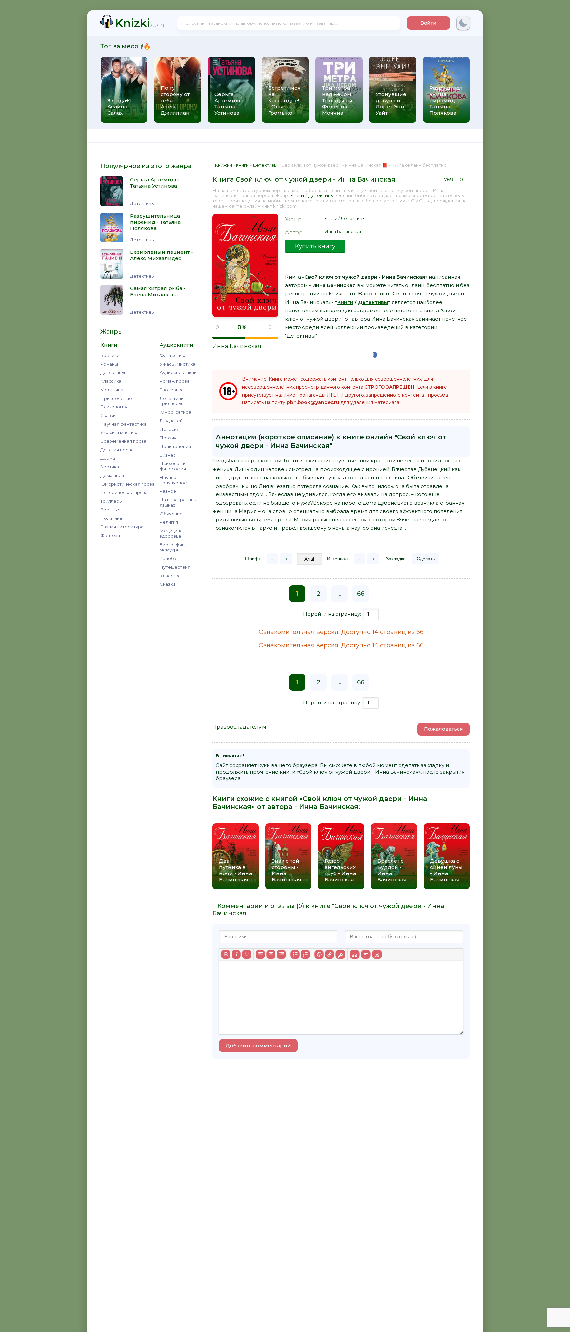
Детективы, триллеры (172, 401)
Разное (168, 491)
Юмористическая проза (127, 484)
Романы (109, 364)
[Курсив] (236, 954)
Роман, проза (175, 381)
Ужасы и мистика (119, 432)
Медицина (111, 389)
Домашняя (112, 475)
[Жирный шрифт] (225, 954)
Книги (297, 195)
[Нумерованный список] (305, 954)
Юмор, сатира (175, 412)
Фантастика (173, 355)
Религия (169, 522)
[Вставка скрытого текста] (377, 954)
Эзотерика (172, 389)
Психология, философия (174, 466)
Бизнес (168, 455)
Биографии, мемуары (173, 547)
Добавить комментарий (258, 1045)
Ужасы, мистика (177, 364)
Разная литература (121, 526)
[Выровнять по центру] (270, 954)
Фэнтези (110, 535)
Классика (110, 381)
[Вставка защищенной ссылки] (340, 954)
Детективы (112, 372)
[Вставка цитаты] (354, 954)
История (169, 429)
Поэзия (168, 437)
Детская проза (117, 449)
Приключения (175, 446)
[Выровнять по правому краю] (281, 954)
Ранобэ (168, 558)
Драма (107, 458)
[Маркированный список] (295, 954)
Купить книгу (315, 246)
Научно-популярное (173, 480)
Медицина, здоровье (172, 533)
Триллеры (111, 501)
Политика (111, 518)
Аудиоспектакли (178, 372)
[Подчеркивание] (246, 954)
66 (360, 593)
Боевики (109, 355)
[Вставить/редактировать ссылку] (329, 954)
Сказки (108, 415)
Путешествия (175, 567)
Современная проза (123, 441)
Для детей (171, 420)
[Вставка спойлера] (365, 954)
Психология (113, 406)
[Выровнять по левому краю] (260, 954)
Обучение (171, 513)
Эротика (109, 466)
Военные (110, 509)
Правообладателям (239, 727)
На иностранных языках (178, 502)
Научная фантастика (123, 424)
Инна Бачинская (236, 346)
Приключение (116, 398)
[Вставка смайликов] (319, 954)
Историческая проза (124, 492)
